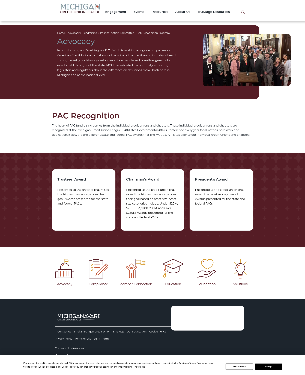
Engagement (115, 12)
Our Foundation (136, 331)
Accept (268, 366)
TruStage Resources (213, 12)
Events (138, 12)
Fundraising (89, 33)
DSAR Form (101, 338)
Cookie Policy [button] (68, 367)
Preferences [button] (139, 367)
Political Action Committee (117, 33)
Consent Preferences (70, 348)
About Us (182, 12)
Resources (159, 12)
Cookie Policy (157, 331)
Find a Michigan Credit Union (92, 331)
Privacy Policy (63, 338)
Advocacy (74, 33)
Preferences (239, 366)
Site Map (118, 331)
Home (61, 33)
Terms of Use (83, 338)
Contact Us (64, 331)
